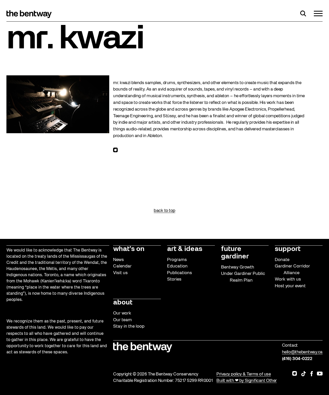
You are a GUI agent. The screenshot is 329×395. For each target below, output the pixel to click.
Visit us (120, 273)
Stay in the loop (128, 326)
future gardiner (235, 253)
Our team (122, 320)
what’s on (128, 249)
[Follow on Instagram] (115, 151)
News (118, 260)
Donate (282, 260)
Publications (179, 273)
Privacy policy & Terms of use (243, 374)
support (287, 249)
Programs (177, 260)
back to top (164, 211)
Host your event (290, 286)
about (122, 303)
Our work (122, 313)
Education (177, 266)
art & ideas (184, 249)
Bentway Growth (237, 267)
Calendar (122, 266)
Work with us (288, 279)
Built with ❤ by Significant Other (246, 381)
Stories (174, 279)
